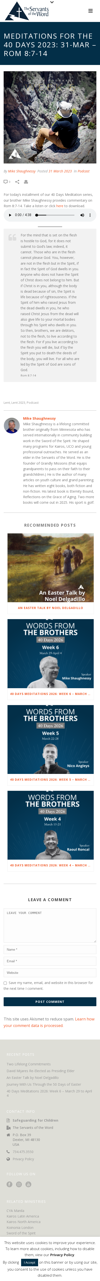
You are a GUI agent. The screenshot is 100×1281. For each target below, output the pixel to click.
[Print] (28, 181)
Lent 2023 (18, 402)
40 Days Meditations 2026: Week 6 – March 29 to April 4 (52, 694)
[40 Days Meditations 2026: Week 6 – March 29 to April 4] (51, 653)
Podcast (84, 171)
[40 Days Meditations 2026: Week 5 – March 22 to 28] (51, 739)
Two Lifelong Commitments (29, 1064)
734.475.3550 (23, 1152)
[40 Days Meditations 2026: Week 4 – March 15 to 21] (51, 825)
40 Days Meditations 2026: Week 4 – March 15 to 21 (52, 865)
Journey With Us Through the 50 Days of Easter (44, 1084)
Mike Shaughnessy (21, 171)
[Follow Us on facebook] (9, 1185)
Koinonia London (20, 1227)
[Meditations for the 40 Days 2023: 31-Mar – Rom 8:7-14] (50, 117)
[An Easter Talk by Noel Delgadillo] (51, 567)
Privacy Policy (23, 1159)
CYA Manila (15, 1210)
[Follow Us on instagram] (19, 1185)
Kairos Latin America (23, 1216)
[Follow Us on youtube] (28, 1185)
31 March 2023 (60, 171)
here (59, 206)
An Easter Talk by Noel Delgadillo (50, 608)
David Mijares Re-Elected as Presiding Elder (41, 1071)
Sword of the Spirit (21, 1233)
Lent (7, 402)
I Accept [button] (29, 1262)
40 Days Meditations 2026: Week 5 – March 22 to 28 (52, 780)
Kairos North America (24, 1221)
